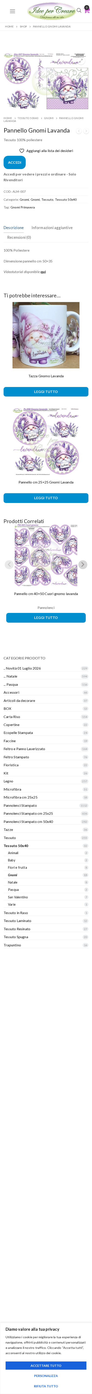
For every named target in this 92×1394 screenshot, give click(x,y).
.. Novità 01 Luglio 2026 (22, 668)
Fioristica (11, 765)
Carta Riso (12, 716)
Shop (23, 26)
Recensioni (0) (19, 237)
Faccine (10, 741)
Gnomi (49, 118)
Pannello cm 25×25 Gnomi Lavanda (46, 482)
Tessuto (47, 199)
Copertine (11, 724)
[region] (46, 1358)
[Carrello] (87, 10)
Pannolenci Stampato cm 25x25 (28, 813)
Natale (12, 882)
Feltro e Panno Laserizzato (24, 749)
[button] (81, 61)
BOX (7, 708)
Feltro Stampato (16, 757)
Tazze (8, 829)
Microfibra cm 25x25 (21, 797)
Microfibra (12, 789)
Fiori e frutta (17, 867)
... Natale (10, 676)
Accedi (14, 162)
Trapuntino (12, 945)
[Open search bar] (79, 10)
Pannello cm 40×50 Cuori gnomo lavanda (46, 593)
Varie (12, 904)
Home (9, 26)
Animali (13, 853)
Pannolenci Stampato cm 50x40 (28, 821)
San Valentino (18, 897)
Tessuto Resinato (17, 929)
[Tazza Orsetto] (86, 131)
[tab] (14, 228)
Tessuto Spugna (16, 937)
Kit (6, 773)
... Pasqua (11, 684)
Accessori (11, 692)
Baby (11, 860)
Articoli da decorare (19, 700)
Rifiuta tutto (46, 1386)
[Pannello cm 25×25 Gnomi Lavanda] (79, 131)
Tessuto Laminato (17, 920)
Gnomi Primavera (22, 207)
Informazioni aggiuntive (52, 227)
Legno (8, 781)
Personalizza (46, 1376)
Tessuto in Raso (16, 913)
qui (43, 272)
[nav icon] (12, 11)
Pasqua (13, 889)
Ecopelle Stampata (18, 732)
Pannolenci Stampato (20, 805)
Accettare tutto (46, 1365)
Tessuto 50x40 (28, 118)
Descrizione (14, 227)
